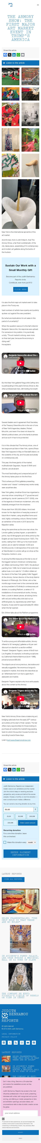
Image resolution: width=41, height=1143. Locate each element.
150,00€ (10, 823)
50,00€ (20, 816)
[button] (3, 1119)
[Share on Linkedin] (14, 55)
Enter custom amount (27, 823)
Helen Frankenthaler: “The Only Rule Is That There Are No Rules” (19, 920)
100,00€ (32, 816)
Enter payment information (21, 853)
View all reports (13, 879)
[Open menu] (38, 5)
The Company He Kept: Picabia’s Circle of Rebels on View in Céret (20, 996)
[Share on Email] (22, 55)
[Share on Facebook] (5, 55)
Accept (20, 1132)
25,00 (9, 816)
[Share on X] (9, 55)
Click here (21, 289)
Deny (20, 1138)
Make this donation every (17, 842)
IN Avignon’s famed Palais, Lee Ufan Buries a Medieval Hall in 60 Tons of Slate (20, 958)
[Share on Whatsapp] (18, 55)
